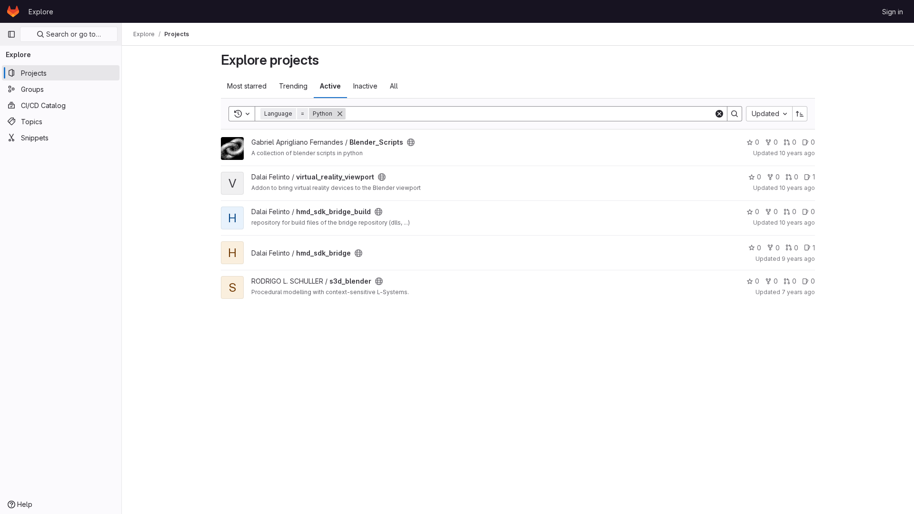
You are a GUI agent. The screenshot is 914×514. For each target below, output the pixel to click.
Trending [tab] (293, 86)
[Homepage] (13, 11)
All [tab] (394, 86)
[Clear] (719, 113)
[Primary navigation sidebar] (11, 34)
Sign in (892, 12)
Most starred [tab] (247, 86)
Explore (41, 12)
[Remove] (340, 113)
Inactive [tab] (365, 86)
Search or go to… (72, 34)
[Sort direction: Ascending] (799, 113)
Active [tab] (330, 86)
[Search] (734, 113)
